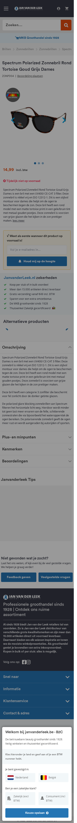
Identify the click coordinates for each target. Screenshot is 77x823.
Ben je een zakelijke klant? (20, 788)
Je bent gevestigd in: (17, 769)
